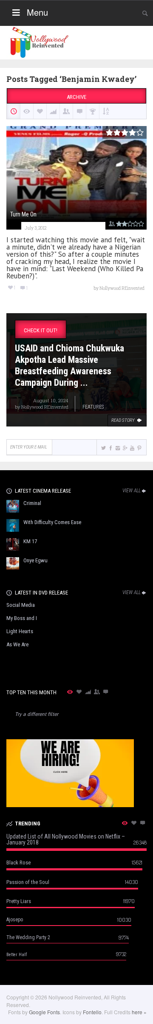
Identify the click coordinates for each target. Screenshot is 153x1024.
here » (139, 1012)
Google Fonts (44, 1012)
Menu (37, 12)
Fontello (92, 1012)
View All (131, 491)
